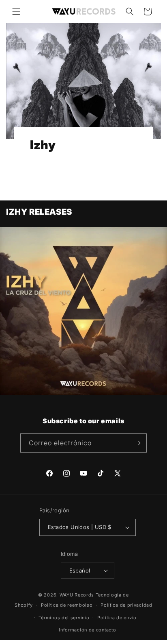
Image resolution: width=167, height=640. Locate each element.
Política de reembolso (67, 605)
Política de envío (117, 617)
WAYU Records (77, 595)
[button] (16, 11)
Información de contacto (87, 630)
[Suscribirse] (137, 443)
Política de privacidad (126, 605)
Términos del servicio (64, 617)
